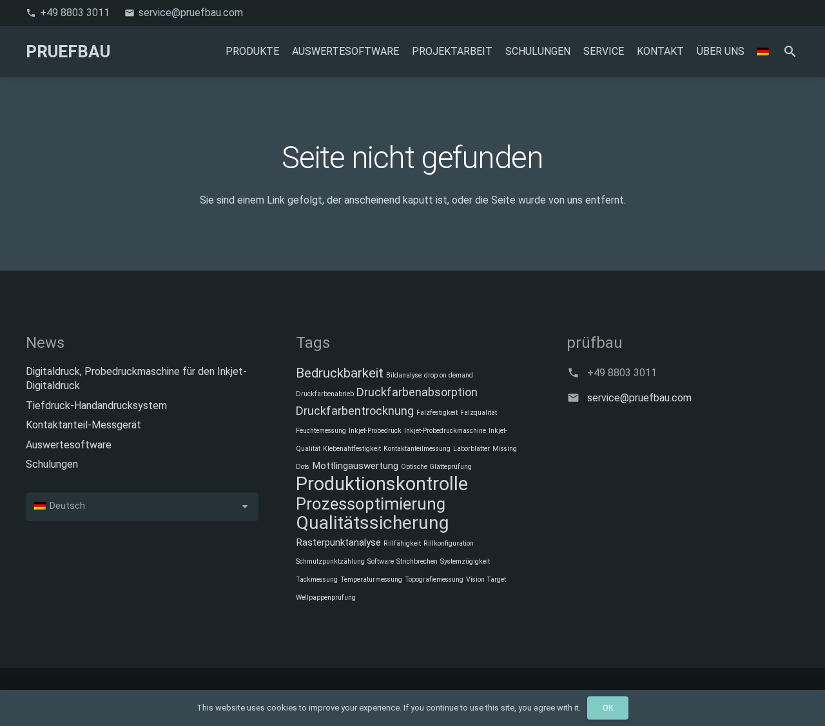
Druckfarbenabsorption (417, 392)
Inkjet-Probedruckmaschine (445, 430)
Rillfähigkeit (402, 543)
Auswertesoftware (69, 445)
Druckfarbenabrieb (325, 394)
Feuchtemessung (321, 430)
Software (380, 561)
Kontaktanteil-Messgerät (83, 425)
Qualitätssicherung (372, 522)
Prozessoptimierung (370, 503)
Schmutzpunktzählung (330, 561)
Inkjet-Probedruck (375, 430)
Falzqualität (478, 412)
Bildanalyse (404, 375)
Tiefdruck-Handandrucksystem (96, 405)
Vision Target (486, 579)
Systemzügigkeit (465, 561)
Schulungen (52, 464)
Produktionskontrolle (382, 484)
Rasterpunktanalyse (338, 542)
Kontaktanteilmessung (417, 448)
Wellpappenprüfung (326, 597)
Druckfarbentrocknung (355, 410)
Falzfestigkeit (437, 412)
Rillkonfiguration (448, 543)
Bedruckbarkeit (339, 373)
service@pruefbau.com (639, 398)
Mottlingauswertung (355, 466)
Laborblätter (471, 448)
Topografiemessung (434, 579)
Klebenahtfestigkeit (352, 448)
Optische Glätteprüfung (436, 467)
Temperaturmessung (371, 579)
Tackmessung (317, 579)
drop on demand (448, 375)
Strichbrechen (417, 561)
